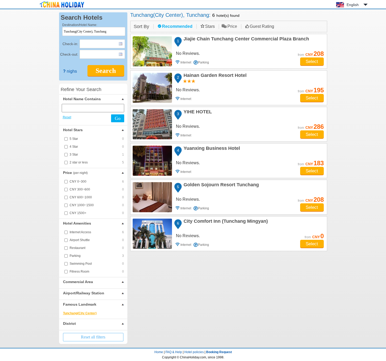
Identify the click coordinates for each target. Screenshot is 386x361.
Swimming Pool (97, 264)
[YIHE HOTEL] (152, 124)
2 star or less (97, 162)
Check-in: (70, 44)
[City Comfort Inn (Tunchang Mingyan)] (152, 234)
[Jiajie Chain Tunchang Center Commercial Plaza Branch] (152, 51)
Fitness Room (97, 271)
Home (158, 352)
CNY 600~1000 (97, 197)
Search (106, 71)
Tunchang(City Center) (80, 313)
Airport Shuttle (97, 240)
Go (118, 118)
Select (312, 61)
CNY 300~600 (97, 189)
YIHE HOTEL (197, 112)
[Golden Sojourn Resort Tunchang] (152, 197)
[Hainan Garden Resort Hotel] (152, 88)
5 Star (97, 139)
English (353, 5)
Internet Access (97, 232)
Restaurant (97, 248)
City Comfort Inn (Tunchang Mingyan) (225, 222)
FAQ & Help (173, 352)
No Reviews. (188, 53)
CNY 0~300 (97, 181)
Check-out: (69, 54)
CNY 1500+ (97, 213)
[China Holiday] (61, 7)
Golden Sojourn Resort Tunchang (220, 185)
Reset (67, 117)
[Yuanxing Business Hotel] (152, 161)
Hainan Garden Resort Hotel (214, 76)
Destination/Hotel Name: (79, 25)
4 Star (97, 146)
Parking (97, 256)
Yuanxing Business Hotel (211, 149)
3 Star (97, 154)
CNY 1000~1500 (97, 205)
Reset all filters (93, 337)
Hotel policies (194, 352)
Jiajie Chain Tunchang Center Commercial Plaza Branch (245, 39)
